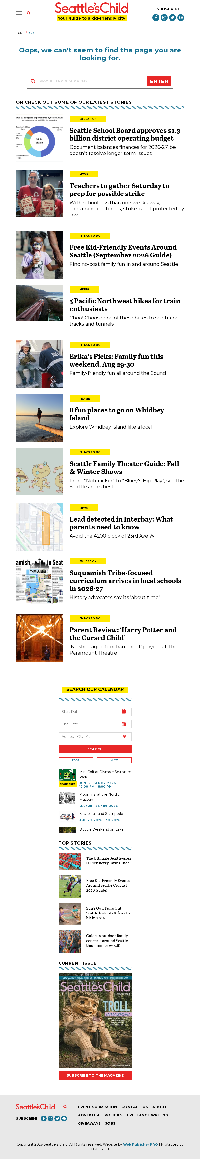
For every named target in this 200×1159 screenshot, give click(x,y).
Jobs (110, 1123)
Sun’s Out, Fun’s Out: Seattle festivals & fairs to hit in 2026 (108, 913)
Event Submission (97, 1107)
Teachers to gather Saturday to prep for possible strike (120, 189)
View (114, 760)
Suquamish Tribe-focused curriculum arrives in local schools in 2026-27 (125, 580)
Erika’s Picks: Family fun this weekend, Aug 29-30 (116, 360)
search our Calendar (95, 689)
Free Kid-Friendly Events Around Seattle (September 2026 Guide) (123, 251)
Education (88, 119)
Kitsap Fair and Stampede (101, 813)
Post (76, 760)
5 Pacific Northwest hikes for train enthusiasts (125, 304)
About (159, 1107)
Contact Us (134, 1107)
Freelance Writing (147, 1115)
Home (20, 33)
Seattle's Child (56, 1144)
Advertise (89, 1115)
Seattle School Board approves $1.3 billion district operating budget (125, 134)
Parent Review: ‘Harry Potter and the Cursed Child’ (123, 633)
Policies (114, 1115)
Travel (84, 398)
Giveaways (89, 1123)
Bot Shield (100, 1149)
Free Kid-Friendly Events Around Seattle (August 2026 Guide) (108, 885)
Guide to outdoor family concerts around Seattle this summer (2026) (107, 940)
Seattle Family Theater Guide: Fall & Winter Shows (124, 467)
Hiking (84, 289)
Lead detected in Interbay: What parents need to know (121, 523)
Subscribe (168, 9)
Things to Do (89, 235)
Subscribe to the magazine (95, 1075)
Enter (159, 81)
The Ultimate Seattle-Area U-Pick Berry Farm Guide (108, 860)
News (83, 174)
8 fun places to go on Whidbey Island (117, 413)
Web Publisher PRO (140, 1144)
